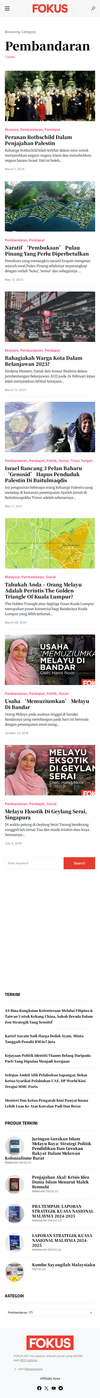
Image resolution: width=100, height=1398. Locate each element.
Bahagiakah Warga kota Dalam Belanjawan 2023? (44, 361)
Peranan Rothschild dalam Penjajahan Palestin (38, 140)
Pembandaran (31, 129)
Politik (52, 461)
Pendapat (52, 129)
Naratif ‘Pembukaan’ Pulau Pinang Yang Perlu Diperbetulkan (47, 250)
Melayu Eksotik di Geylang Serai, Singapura (46, 814)
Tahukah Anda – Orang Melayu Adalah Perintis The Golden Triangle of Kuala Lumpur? (43, 590)
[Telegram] (60, 1388)
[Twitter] (46, 1388)
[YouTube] (53, 1388)
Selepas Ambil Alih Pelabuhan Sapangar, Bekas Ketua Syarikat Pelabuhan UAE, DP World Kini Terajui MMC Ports (46, 1080)
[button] (7, 8)
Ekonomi (11, 129)
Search (79, 863)
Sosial (64, 461)
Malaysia (12, 577)
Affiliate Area (50, 1378)
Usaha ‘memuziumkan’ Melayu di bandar (47, 704)
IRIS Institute (28, 1360)
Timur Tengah (82, 461)
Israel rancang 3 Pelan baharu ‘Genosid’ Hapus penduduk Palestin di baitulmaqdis (43, 474)
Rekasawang (33, 1369)
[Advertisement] (50, 930)
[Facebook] (39, 1388)
